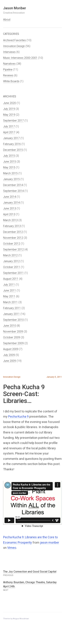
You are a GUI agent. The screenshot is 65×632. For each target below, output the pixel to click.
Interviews (9, 52)
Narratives (9, 63)
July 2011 (9, 284)
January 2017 (11, 138)
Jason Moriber (14, 8)
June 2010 (9, 325)
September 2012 (13, 249)
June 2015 (9, 161)
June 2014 (9, 196)
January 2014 (11, 202)
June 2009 (9, 360)
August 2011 (10, 278)
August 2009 (10, 349)
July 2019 (9, 108)
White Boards (11, 81)
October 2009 (11, 337)
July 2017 (9, 126)
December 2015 (13, 149)
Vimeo (11, 547)
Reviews (8, 75)
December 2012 (13, 232)
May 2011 (9, 296)
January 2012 (11, 261)
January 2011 (11, 314)
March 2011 (10, 302)
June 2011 (9, 290)
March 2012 (10, 255)
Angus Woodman (21, 619)
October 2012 (11, 243)
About (6, 19)
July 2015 (9, 155)
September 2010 (13, 319)
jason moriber (49, 542)
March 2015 (10, 173)
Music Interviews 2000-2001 (20, 57)
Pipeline (7, 69)
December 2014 (13, 185)
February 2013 (12, 226)
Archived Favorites (14, 40)
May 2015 (9, 167)
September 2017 (13, 120)
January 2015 (11, 179)
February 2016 (12, 144)
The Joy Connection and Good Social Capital (29, 571)
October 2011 (11, 267)
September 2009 (13, 343)
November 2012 (13, 237)
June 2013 (9, 208)
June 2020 (9, 103)
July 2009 (9, 355)
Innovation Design (14, 46)
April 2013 (9, 214)
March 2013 (10, 220)
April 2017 (9, 132)
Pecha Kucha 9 (18, 416)
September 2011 (13, 273)
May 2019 (9, 114)
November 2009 (13, 331)
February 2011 (12, 308)
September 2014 (13, 191)
